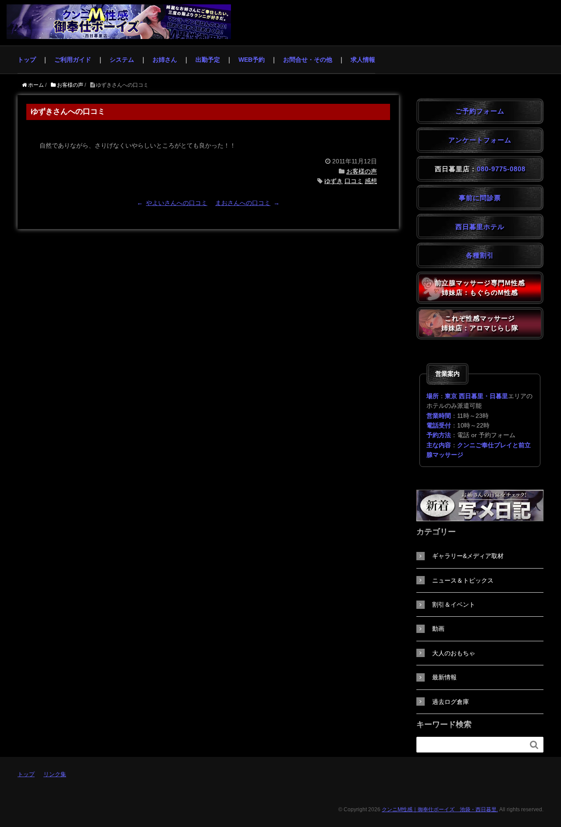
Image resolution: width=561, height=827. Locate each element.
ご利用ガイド (72, 59)
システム (122, 59)
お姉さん (165, 59)
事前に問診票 (480, 197)
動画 (438, 628)
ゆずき (333, 180)
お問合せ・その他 (307, 59)
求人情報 (363, 59)
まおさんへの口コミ (242, 202)
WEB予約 (251, 59)
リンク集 (54, 774)
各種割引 (480, 255)
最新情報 (444, 677)
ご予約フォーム (479, 111)
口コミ (353, 180)
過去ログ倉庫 (450, 701)
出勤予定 (207, 59)
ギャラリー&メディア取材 (468, 555)
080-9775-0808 (501, 169)
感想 (371, 180)
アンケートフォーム (479, 140)
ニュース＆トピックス (463, 580)
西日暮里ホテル (479, 226)
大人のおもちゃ (453, 653)
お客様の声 (361, 171)
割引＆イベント (453, 604)
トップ (27, 59)
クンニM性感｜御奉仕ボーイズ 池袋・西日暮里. (440, 809)
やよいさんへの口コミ (176, 202)
